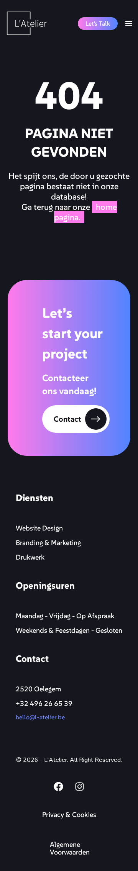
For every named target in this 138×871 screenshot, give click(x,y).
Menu (128, 23)
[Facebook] (58, 786)
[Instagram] (79, 786)
